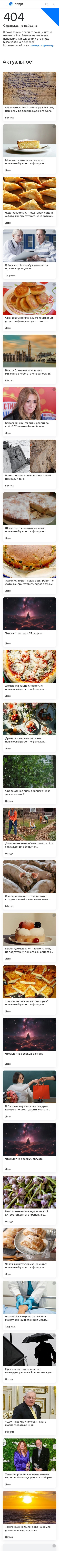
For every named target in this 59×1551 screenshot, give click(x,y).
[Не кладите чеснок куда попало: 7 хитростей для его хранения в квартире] (29, 1200)
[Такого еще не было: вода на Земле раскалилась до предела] (29, 1515)
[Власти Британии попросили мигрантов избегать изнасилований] (29, 359)
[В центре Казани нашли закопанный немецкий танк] (29, 464)
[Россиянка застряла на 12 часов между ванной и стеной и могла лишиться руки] (29, 1305)
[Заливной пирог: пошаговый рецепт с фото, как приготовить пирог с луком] (29, 569)
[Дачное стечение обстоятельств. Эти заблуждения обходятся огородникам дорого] (29, 832)
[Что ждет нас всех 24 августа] (29, 622)
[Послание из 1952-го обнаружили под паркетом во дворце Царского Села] (29, 96)
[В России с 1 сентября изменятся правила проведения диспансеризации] (29, 254)
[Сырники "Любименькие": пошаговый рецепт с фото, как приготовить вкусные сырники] (29, 306)
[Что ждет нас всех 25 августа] (29, 1042)
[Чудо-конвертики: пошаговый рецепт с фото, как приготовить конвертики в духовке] (29, 201)
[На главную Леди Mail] (18, 4)
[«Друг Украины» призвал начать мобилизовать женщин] (29, 1410)
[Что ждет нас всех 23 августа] (29, 1147)
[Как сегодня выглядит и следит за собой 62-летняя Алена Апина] (29, 411)
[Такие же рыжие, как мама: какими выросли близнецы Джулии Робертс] (29, 1463)
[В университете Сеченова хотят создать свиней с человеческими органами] (29, 885)
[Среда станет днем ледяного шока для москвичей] (29, 779)
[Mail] (11, 4)
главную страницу (41, 45)
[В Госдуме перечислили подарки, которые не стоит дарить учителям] (29, 1095)
